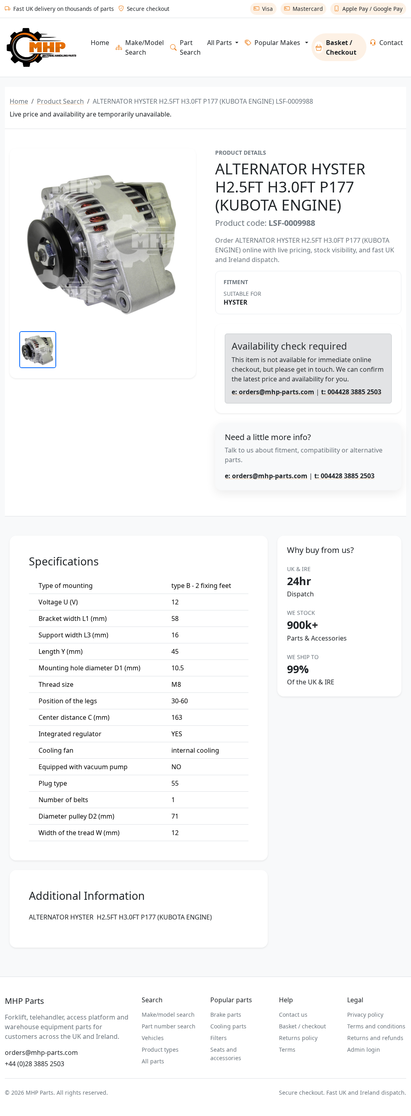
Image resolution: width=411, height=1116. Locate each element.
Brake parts (225, 1014)
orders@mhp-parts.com (41, 1052)
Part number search (168, 1026)
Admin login (363, 1049)
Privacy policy (365, 1014)
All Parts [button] (220, 42)
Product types (160, 1049)
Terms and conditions (376, 1026)
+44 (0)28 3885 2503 (34, 1063)
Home (100, 42)
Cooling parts (228, 1026)
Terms (287, 1049)
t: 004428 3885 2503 (351, 391)
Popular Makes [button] (277, 42)
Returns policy (298, 1038)
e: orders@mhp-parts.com (273, 391)
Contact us (293, 1014)
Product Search (60, 101)
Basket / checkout (302, 1026)
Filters (218, 1038)
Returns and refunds (375, 1038)
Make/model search (168, 1014)
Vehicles (153, 1038)
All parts (153, 1061)
